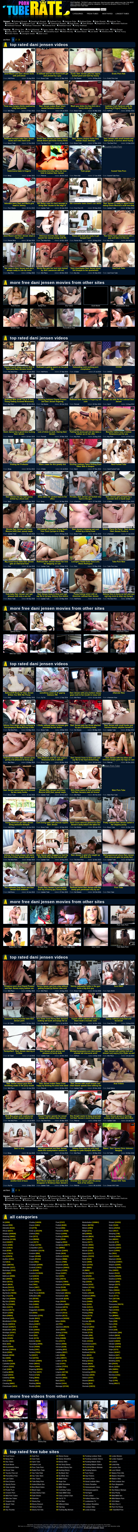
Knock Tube (15, 328)
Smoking (112, 1236)
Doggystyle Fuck (28, 23)
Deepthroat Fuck (103, 23)
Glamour (59, 1259)
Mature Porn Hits (118, 1473)
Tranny (111, 1318)
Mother (84, 1248)
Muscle (84, 1251)
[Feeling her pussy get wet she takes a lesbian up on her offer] (85, 430)
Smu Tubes (96, 947)
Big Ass (5, 1290)
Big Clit (5, 1296)
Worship (112, 1375)
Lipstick (58, 1375)
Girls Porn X (116, 1504)
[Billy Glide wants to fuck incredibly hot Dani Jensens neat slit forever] (85, 788)
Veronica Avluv (107, 32)
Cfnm (4, 1381)
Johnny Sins (19, 30)
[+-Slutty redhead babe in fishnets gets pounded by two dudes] (52, 723)
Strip (110, 1270)
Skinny (111, 1228)
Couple (31, 1259)
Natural (85, 1253)
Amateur (6, 1234)
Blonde (5, 1324)
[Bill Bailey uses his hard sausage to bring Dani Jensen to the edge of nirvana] (52, 201)
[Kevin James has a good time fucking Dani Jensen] (19, 430)
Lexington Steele (28, 34)
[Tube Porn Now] (118, 560)
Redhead (85, 1352)
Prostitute (85, 1338)
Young (111, 1383)
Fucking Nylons (90, 1470)
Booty (5, 1338)
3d (3, 1222)
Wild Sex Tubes (15, 654)
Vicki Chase (37, 32)
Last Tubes (96, 328)
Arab (4, 1251)
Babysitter (6, 1268)
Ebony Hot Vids (122, 1442)
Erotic (31, 1330)
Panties (85, 1293)
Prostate (85, 1335)
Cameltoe (6, 1364)
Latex (58, 1355)
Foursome (59, 1231)
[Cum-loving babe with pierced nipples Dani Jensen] (52, 821)
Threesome (113, 1304)
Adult (96, 654)
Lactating (59, 1349)
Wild (110, 1372)
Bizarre (5, 1313)
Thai (110, 1301)
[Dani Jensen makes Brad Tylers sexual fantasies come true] (52, 104)
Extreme (32, 1341)
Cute (31, 1279)
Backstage (6, 1270)
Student (111, 1273)
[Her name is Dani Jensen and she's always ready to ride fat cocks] (19, 266)
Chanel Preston (88, 30)
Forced (58, 1228)
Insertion (59, 1316)
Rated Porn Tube (15, 947)
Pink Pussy (121, 32)
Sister (111, 1225)
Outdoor (85, 1287)
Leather (58, 1361)
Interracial (59, 1318)
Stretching (112, 1268)
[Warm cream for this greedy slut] (52, 462)
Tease (111, 1296)
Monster (85, 1245)
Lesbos (114, 1462)
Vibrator (112, 1344)
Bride (4, 1344)
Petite (84, 1307)
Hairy (58, 1279)
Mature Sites (116, 1479)
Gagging (59, 1242)
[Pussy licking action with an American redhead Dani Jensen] (85, 592)
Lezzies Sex (116, 1467)
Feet (30, 1358)
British (5, 1347)
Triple (111, 1321)
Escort (31, 1333)
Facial (31, 1347)
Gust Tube (42, 925)
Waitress (112, 1355)
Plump (84, 1316)
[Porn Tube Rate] (36, 19)
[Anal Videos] (118, 1082)
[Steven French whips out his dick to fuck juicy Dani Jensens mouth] (19, 365)
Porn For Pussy (117, 1507)
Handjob (59, 1282)
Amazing (6, 1236)
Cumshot (32, 1273)
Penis (84, 1301)
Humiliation (60, 1304)
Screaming (86, 1372)
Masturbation (87, 1222)
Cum (31, 1270)
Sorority (111, 1242)
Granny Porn (89, 1479)
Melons (85, 1228)
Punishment (86, 1344)
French (58, 1234)
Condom (32, 1253)
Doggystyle (33, 1310)
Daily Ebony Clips (95, 1419)
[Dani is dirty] (19, 1146)
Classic (31, 1225)
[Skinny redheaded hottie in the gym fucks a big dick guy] (85, 984)
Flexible (32, 1386)
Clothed (32, 1234)
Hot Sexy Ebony (64, 1465)
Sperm (111, 1251)
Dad (30, 1284)
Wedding (112, 1361)
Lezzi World (116, 1470)
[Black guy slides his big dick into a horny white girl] (85, 104)
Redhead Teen (12, 23)
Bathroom (6, 1276)
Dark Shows (122, 1419)
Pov (83, 1324)
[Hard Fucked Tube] (118, 462)
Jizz (57, 1335)
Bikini (5, 1307)
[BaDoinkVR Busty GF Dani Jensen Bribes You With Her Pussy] (19, 691)
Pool (84, 1318)
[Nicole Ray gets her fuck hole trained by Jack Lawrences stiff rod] (52, 266)
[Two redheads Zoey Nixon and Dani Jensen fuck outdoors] (19, 885)
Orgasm (85, 1279)
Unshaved (112, 1338)
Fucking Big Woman (66, 1510)
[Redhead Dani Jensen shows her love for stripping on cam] (52, 560)
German (59, 1251)
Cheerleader (7, 1386)
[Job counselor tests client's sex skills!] (85, 201)
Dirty (30, 1304)
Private (84, 1333)
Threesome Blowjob (58, 23)
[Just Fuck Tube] (118, 266)
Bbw (4, 1279)
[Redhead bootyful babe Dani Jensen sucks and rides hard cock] (19, 137)
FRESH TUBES (92, 14)
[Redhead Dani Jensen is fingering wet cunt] (85, 397)
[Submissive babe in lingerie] (19, 169)
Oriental (85, 1284)
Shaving (85, 1383)
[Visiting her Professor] (19, 462)
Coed (31, 1242)
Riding (84, 1361)
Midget (84, 1231)
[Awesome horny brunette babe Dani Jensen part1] (19, 1017)
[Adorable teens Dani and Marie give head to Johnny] (19, 201)
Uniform (112, 1335)
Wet (110, 1364)
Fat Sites (62, 1501)
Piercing (85, 1310)
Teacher (112, 1293)
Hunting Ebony (64, 1470)
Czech (31, 1282)
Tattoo (111, 1290)
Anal (4, 1242)
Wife (110, 1369)
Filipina (31, 1366)
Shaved (85, 1381)
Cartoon (5, 1366)
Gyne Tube (69, 925)
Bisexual (6, 1310)
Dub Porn (15, 925)
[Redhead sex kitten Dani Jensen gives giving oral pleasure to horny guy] (19, 756)
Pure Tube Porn (122, 925)
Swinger (112, 1284)
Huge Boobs (74, 23)
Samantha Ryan (52, 32)
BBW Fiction (63, 1479)
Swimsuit (112, 1282)
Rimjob (84, 1364)
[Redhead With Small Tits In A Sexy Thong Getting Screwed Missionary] (19, 397)
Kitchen (58, 1344)
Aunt (4, 1262)
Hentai (58, 1287)
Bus (4, 1358)
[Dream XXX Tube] (118, 1179)
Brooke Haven (12, 34)
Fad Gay (62, 1507)
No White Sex (64, 1476)
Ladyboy (59, 1352)
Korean (58, 1347)
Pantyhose (86, 1296)
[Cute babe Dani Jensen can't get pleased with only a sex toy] (19, 592)
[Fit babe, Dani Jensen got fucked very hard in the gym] (85, 495)
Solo (110, 1239)
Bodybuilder (7, 1330)
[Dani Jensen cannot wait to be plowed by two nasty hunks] (19, 788)
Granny (58, 1270)
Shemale (85, 1386)
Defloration (33, 1296)
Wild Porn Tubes (123, 632)
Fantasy (32, 1352)
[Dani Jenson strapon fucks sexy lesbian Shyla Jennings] (85, 137)
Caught (5, 1375)
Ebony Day (42, 1442)
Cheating (6, 1383)
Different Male (64, 1504)
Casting (5, 1372)
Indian (58, 1310)
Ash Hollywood (33, 30)
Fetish (31, 1364)
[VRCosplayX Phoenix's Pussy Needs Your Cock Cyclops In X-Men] (52, 527)
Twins (111, 1324)
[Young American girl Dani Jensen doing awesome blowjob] (19, 821)
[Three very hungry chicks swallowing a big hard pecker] (19, 104)
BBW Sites (62, 1487)
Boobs (5, 1335)
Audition (6, 1259)
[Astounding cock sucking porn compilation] (85, 365)
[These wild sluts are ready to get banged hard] (85, 234)
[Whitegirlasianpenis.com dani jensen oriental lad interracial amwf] (85, 1049)
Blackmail (6, 1318)
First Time (32, 1372)
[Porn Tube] (118, 885)
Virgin (111, 1349)
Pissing (85, 1313)
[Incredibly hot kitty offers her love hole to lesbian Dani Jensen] (52, 169)
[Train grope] (85, 169)
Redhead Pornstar (14, 25)
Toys (110, 1316)
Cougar (32, 1256)
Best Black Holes (42, 1419)
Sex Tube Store (69, 947)
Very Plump (116, 1493)
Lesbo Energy (90, 1510)
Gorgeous (59, 1268)
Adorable (6, 1228)
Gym (57, 1276)
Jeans (58, 1330)
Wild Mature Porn (118, 1498)
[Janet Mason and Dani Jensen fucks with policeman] (19, 72)
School (84, 1369)
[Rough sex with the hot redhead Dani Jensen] (118, 397)
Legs (57, 1364)
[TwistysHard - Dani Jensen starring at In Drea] (19, 1049)
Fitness (31, 1381)
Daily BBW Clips (65, 1493)
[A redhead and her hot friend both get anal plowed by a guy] (52, 72)
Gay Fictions (89, 1476)
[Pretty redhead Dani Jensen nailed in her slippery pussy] (118, 821)
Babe (4, 1265)
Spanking (112, 1248)
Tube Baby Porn (123, 947)
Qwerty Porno (15, 632)
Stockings (112, 1262)
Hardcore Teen (114, 21)
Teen (110, 1299)
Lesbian (59, 1366)
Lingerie (59, 1372)
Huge (58, 1301)
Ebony (31, 1324)
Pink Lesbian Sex (118, 1481)
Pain (84, 1290)
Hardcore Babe (70, 21)
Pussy (84, 1347)
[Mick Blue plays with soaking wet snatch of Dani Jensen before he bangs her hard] (19, 1114)
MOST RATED (107, 14)
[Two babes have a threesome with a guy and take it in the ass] (118, 234)
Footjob (58, 1225)
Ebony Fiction (96, 1442)
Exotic (31, 1338)
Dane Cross (43, 34)
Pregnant (85, 1327)
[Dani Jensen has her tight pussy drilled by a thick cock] (19, 495)
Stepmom (112, 1259)
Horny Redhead (81, 25)
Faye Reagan (117, 30)
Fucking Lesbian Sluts (93, 1456)
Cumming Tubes (65, 1490)
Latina (58, 1358)
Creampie (32, 1265)
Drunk (31, 1321)
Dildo (31, 1301)
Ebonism (15, 1442)
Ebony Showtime (65, 1459)
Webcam (112, 1358)
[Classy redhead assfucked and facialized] (118, 1017)
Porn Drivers (122, 328)
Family (31, 1349)
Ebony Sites (63, 1462)
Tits (110, 1313)
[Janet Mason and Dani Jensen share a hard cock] (19, 234)
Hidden (58, 1290)
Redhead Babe (85, 21)
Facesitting (33, 1344)
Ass (4, 1256)
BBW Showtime (64, 1484)
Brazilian (6, 1341)
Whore (111, 1366)
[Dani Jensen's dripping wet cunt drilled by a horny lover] (85, 527)
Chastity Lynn (103, 30)
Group (58, 1273)
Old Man (85, 1273)
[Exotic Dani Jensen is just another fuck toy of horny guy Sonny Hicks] (52, 885)
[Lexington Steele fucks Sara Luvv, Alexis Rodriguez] (85, 560)
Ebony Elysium (68, 1442)
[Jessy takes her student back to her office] (52, 495)
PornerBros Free (69, 328)
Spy (110, 1253)
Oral (83, 1276)
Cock (31, 1239)
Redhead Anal (49, 25)
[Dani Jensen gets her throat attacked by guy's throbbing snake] (85, 723)
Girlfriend (59, 1256)
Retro (84, 1355)
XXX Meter (116, 1501)
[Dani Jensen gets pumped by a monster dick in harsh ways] (118, 495)
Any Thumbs (122, 654)
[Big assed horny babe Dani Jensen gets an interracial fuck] (19, 560)
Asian (5, 1253)
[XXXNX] (118, 365)
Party (84, 1299)
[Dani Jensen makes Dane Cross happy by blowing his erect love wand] (52, 1082)
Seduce (85, 1378)
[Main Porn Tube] (111, 766)
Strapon (112, 1265)
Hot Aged (88, 1493)
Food (57, 1222)
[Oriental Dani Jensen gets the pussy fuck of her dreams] (85, 1179)
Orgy (84, 1282)
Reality (84, 1349)
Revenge (85, 1358)
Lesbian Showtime (92, 1504)
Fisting (31, 1378)
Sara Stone (25, 32)
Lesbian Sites (90, 1507)
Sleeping (112, 1234)
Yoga (111, 1381)
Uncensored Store (122, 306)
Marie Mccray (67, 32)
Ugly (110, 1327)
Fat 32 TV (62, 1498)
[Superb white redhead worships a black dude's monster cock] (85, 1017)
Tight (110, 1307)
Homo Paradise (91, 1484)
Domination (33, 1316)
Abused (5, 1225)
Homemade (60, 1293)
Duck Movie (96, 306)
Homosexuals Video (92, 1487)
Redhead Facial (65, 25)
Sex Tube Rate (42, 947)
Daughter (32, 1290)
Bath (4, 1273)
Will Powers (74, 30)
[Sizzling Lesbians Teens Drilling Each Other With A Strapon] (85, 462)
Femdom (32, 1361)
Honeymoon (60, 1296)
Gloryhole (59, 1265)
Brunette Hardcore (120, 23)
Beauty (5, 1287)
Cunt (31, 1276)
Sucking (112, 1276)
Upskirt (111, 1341)
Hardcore (59, 1284)
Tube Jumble (42, 632)
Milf (83, 1234)
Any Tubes (69, 306)
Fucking (58, 1236)
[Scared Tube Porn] (112, 146)
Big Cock (6, 1299)
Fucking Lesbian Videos (94, 1459)
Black (5, 1316)
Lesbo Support (117, 1459)
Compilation (33, 1251)
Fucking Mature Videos (93, 1465)
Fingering (32, 1369)
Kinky (58, 1338)
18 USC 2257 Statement (91, 1527)
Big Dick (6, 1301)
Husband (59, 1307)
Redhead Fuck (55, 21)
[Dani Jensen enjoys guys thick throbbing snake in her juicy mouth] (19, 1082)
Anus (4, 1248)
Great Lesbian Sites (92, 1481)
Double (31, 1318)
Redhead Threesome (33, 25)
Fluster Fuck (69, 632)
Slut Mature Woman (119, 1490)
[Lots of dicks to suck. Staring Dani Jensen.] (52, 430)
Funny (58, 1239)
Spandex (112, 1245)
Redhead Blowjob (20, 21)
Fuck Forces (15, 306)
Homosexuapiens (91, 1490)
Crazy (31, 1262)
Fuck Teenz (89, 1473)
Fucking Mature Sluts (93, 1462)
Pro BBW (115, 1487)
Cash (4, 1369)
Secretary (85, 1375)
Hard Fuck (43, 23)
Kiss (57, 1341)
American (6, 1239)
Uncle (111, 1330)
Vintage (111, 1347)
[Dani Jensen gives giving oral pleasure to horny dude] (52, 1049)
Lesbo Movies (117, 1456)
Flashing (32, 1383)
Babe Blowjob (100, 21)
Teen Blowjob (88, 23)
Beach (5, 1284)
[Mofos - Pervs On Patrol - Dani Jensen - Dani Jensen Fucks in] (118, 527)
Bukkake (6, 1355)
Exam (31, 1335)
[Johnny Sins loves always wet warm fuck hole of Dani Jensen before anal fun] (19, 853)
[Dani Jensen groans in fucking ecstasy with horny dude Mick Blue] (118, 1114)
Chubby (32, 1222)
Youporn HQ (42, 654)
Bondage (6, 1333)
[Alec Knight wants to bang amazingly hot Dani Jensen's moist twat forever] (85, 1114)
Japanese (59, 1327)
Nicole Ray (61, 30)
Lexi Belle (94, 32)
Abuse (102, 1527)
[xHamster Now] (118, 691)
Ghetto (58, 1253)
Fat (30, 1355)
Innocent (59, 1313)
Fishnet (31, 1375)
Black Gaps (69, 1419)
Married (58, 1383)
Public (84, 1341)
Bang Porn (42, 306)
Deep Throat (33, 1293)
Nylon (84, 1265)
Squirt (111, 1256)
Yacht (111, 1378)
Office (84, 1268)
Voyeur (111, 1352)
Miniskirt (85, 1236)
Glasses (59, 1262)
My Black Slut (63, 1473)
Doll (30, 1313)
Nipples (85, 1256)
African (5, 1231)
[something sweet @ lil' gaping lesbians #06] (52, 691)
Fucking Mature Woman (94, 1467)
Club (31, 1236)
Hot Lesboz (89, 1496)
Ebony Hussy (63, 1456)
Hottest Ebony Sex (65, 1467)
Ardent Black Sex (15, 1419)
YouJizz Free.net (42, 328)
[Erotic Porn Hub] (118, 72)
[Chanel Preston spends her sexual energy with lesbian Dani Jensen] (52, 1114)
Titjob (111, 1310)
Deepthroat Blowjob (38, 21)
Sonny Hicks (12, 32)
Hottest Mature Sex (92, 1498)
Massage (59, 1386)
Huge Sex (62, 1481)
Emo (30, 1327)
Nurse (84, 1262)
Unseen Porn (96, 632)
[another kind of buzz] (19, 1179)
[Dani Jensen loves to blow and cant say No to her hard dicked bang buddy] (85, 756)
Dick (30, 1299)
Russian (85, 1366)
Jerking (58, 1333)
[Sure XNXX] (118, 984)
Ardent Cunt (95, 925)
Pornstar (85, 1321)
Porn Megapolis (117, 1484)
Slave (111, 1231)
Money (84, 1242)
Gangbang (59, 1245)
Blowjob (5, 1327)
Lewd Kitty (115, 1465)
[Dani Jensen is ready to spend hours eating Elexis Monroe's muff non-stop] (118, 201)
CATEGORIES (78, 14)
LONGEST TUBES (122, 14)
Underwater (113, 1333)
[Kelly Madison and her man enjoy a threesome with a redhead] (52, 756)
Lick (57, 1369)
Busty (5, 1361)
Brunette (6, 1349)
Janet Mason (82, 32)
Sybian (111, 1287)
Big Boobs (6, 1293)
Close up (32, 1231)
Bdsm (5, 1282)
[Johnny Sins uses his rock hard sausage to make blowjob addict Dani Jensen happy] (85, 1146)
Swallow (112, 1279)
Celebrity (6, 1378)
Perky (84, 1304)
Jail (57, 1324)
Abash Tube (69, 654)
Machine (59, 1378)
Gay (57, 1248)
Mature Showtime (118, 1476)
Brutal (5, 1352)
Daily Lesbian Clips (66, 1496)
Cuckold (32, 1268)
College (32, 1245)
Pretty (84, 1330)
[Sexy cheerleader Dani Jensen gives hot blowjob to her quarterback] (85, 266)
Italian (58, 1321)
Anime (5, 1245)
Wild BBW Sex (117, 1496)
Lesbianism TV (90, 1501)
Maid (57, 1381)
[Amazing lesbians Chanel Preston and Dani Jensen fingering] (52, 397)
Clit (30, 1228)
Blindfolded (7, 1321)
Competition (33, 1248)
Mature (84, 1225)
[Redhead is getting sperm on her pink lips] (52, 365)
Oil (83, 1270)
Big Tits (5, 1304)
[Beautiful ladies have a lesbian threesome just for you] (118, 430)
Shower (111, 1222)
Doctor (31, 1307)
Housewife (59, 1299)
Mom (84, 1239)
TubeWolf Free (118, 1510)
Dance (31, 1287)
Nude (84, 1259)
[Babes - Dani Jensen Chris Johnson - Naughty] (118, 1146)
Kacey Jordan (48, 30)
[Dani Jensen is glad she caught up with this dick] (85, 853)
